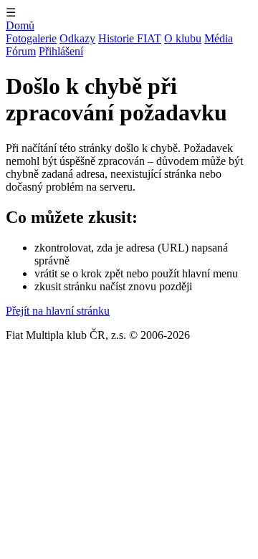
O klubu (182, 38)
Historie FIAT (129, 38)
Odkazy (77, 38)
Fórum (21, 51)
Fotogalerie (31, 38)
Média (218, 38)
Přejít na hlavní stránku (58, 311)
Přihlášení (61, 51)
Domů (20, 25)
